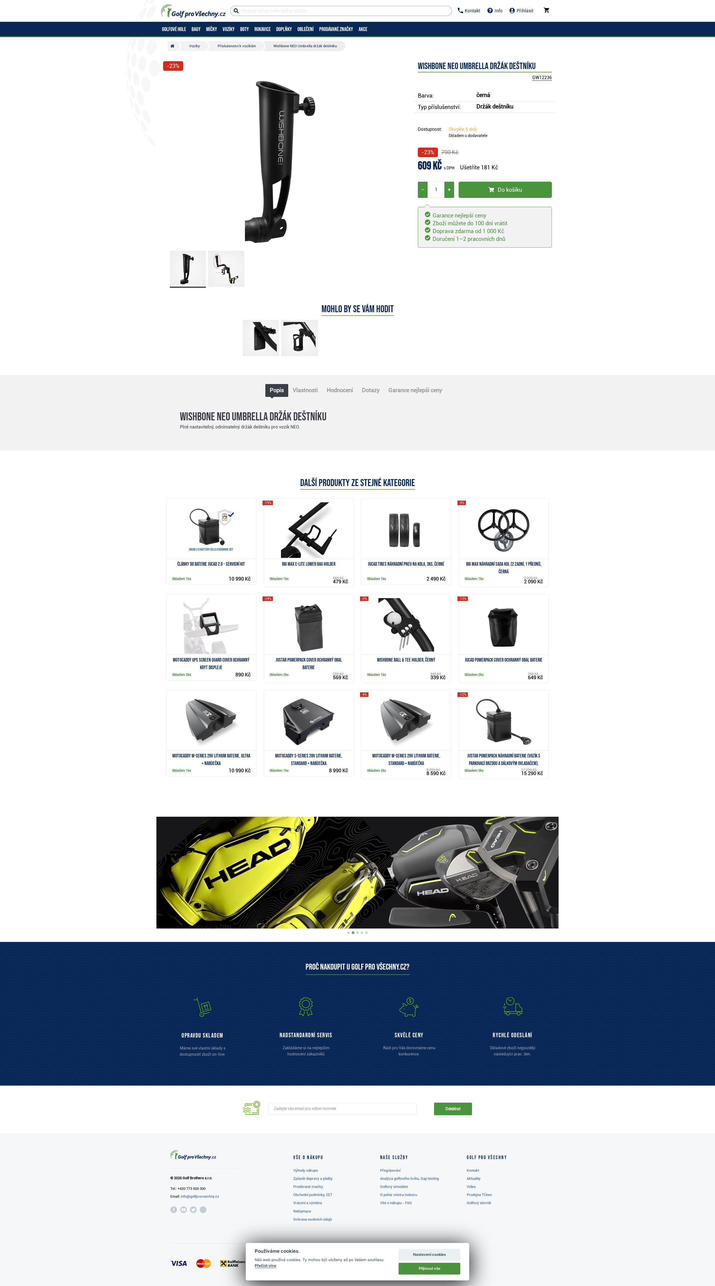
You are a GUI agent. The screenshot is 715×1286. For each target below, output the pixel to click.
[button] (170, 160)
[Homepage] (193, 11)
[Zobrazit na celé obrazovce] (170, 81)
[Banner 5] (366, 932)
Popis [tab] (277, 390)
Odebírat (453, 1109)
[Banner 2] (353, 932)
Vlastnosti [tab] (305, 390)
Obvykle (462, 129)
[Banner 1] (348, 932)
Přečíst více (265, 1265)
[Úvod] (173, 46)
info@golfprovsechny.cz (200, 1196)
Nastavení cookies (429, 1254)
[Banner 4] (362, 932)
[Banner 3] (357, 932)
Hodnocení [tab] (340, 390)
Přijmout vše (429, 1268)
